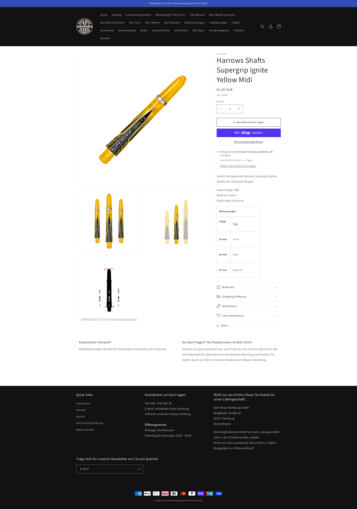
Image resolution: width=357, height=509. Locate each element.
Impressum (83, 403)
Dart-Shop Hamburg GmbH (172, 500)
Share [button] (224, 325)
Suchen (80, 416)
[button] (262, 26)
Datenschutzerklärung (89, 423)
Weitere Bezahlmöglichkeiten (248, 141)
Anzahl (220, 101)
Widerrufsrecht (85, 429)
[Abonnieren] (139, 469)
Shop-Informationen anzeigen (238, 165)
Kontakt (81, 410)
